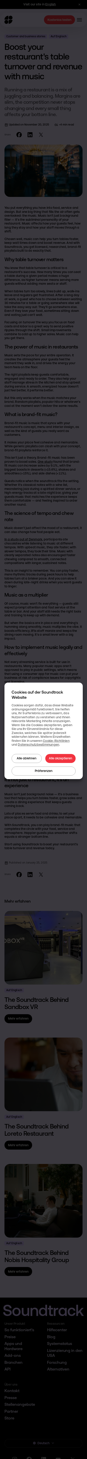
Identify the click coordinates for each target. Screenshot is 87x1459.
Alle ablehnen (26, 758)
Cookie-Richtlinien (56, 741)
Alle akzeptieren (60, 758)
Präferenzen (43, 771)
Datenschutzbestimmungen (38, 744)
